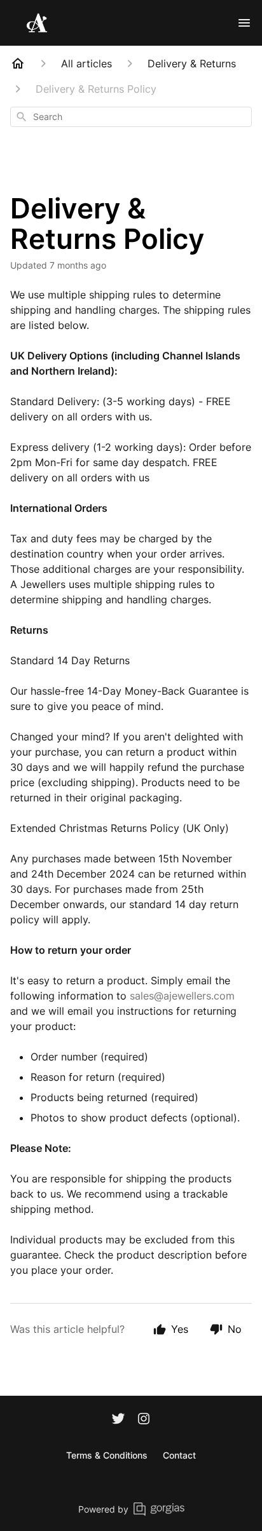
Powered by (103, 1509)
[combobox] (131, 117)
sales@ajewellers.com (182, 995)
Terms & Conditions (107, 1455)
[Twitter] (118, 1420)
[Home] (17, 63)
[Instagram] (143, 1420)
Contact (179, 1455)
